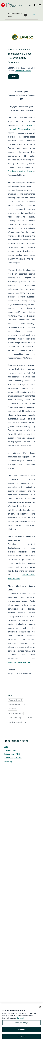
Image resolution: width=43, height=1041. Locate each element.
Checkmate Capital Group (20, 171)
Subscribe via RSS (12, 754)
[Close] (40, 1006)
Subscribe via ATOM (13, 758)
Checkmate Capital (23, 71)
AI (24, 704)
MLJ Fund (28, 718)
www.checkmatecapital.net (19, 662)
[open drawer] (39, 5)
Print (6, 747)
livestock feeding (15, 718)
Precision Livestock (15, 700)
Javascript (8, 761)
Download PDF (10, 750)
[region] (21, 1022)
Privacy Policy (22, 1018)
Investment (12, 709)
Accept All (21, 1036)
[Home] (11, 5)
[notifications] (34, 5)
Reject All (21, 1030)
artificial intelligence (15, 713)
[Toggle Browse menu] (34, 15)
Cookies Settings (21, 1023)
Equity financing (14, 704)
